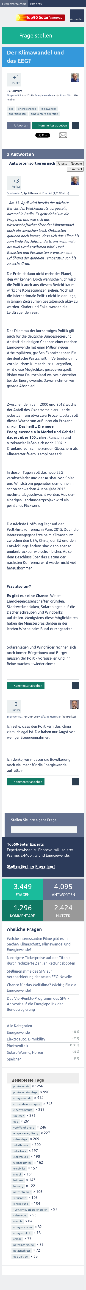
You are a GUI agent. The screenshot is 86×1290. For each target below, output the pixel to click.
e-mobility (19, 1168)
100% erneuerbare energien (30, 1209)
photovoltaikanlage (25, 1092)
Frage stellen (35, 35)
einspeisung (20, 1203)
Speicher (14, 1059)
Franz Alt (65, 95)
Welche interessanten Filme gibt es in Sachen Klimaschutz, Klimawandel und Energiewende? (39, 944)
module (17, 1221)
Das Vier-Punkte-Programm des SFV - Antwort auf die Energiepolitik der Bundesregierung (38, 1003)
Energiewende (43, 95)
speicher (18, 1116)
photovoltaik (21, 1086)
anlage (17, 1239)
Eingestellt (13, 95)
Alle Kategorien (19, 1026)
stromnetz (19, 1198)
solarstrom (19, 1151)
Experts (36, 4)
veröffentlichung (23, 1127)
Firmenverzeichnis (14, 4)
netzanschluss (21, 1250)
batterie (18, 1180)
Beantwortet (14, 193)
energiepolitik (17, 113)
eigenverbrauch (23, 1110)
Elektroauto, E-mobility (26, 1039)
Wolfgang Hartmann (49, 716)
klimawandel (48, 108)
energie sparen (22, 1227)
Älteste (62, 163)
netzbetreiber (22, 1192)
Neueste (76, 163)
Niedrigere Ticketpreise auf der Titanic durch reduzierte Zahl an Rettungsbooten (41, 960)
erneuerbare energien (44, 113)
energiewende (27, 108)
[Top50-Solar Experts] (40, 15)
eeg (11, 108)
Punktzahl (75, 169)
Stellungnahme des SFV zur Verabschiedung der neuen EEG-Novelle (39, 974)
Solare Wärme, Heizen (25, 1052)
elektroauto (20, 1156)
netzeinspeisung (23, 1245)
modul (17, 1174)
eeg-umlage (20, 1256)
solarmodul (20, 1215)
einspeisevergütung (25, 1133)
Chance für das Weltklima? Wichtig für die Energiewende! (41, 987)
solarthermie (21, 1145)
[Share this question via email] (61, 136)
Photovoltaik (17, 1046)
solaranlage (20, 1139)
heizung (18, 1186)
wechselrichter (22, 1162)
